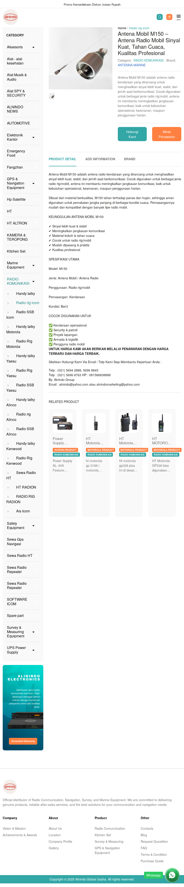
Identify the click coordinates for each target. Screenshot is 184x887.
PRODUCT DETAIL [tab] (62, 159)
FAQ (144, 848)
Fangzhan (15, 167)
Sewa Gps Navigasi (15, 541)
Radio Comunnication (110, 828)
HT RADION (25, 487)
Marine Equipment (15, 265)
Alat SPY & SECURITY (16, 93)
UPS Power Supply (16, 649)
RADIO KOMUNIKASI (18, 281)
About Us (55, 828)
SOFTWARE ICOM (17, 601)
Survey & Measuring (109, 841)
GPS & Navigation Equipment (15, 183)
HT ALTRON (17, 223)
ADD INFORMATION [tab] (100, 159)
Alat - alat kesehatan (15, 61)
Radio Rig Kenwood (19, 460)
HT (9, 211)
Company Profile (60, 841)
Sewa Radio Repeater (17, 569)
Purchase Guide (152, 861)
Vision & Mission (14, 828)
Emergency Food (16, 153)
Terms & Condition (154, 854)
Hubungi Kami (132, 134)
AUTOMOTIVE (18, 123)
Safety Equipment (15, 525)
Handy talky (25, 293)
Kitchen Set (16, 251)
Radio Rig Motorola (19, 343)
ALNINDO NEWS (15, 109)
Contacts (147, 828)
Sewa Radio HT (20, 555)
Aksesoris (15, 47)
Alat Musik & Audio (17, 77)
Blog (144, 835)
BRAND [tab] (129, 159)
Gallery (54, 848)
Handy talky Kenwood (20, 446)
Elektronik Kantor (15, 137)
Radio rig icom (27, 302)
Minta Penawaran (167, 134)
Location (55, 835)
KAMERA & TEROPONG (17, 237)
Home (122, 28)
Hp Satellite (16, 199)
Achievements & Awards (20, 835)
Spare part (15, 615)
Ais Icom (22, 511)
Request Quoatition (154, 841)
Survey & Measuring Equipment (15, 631)
